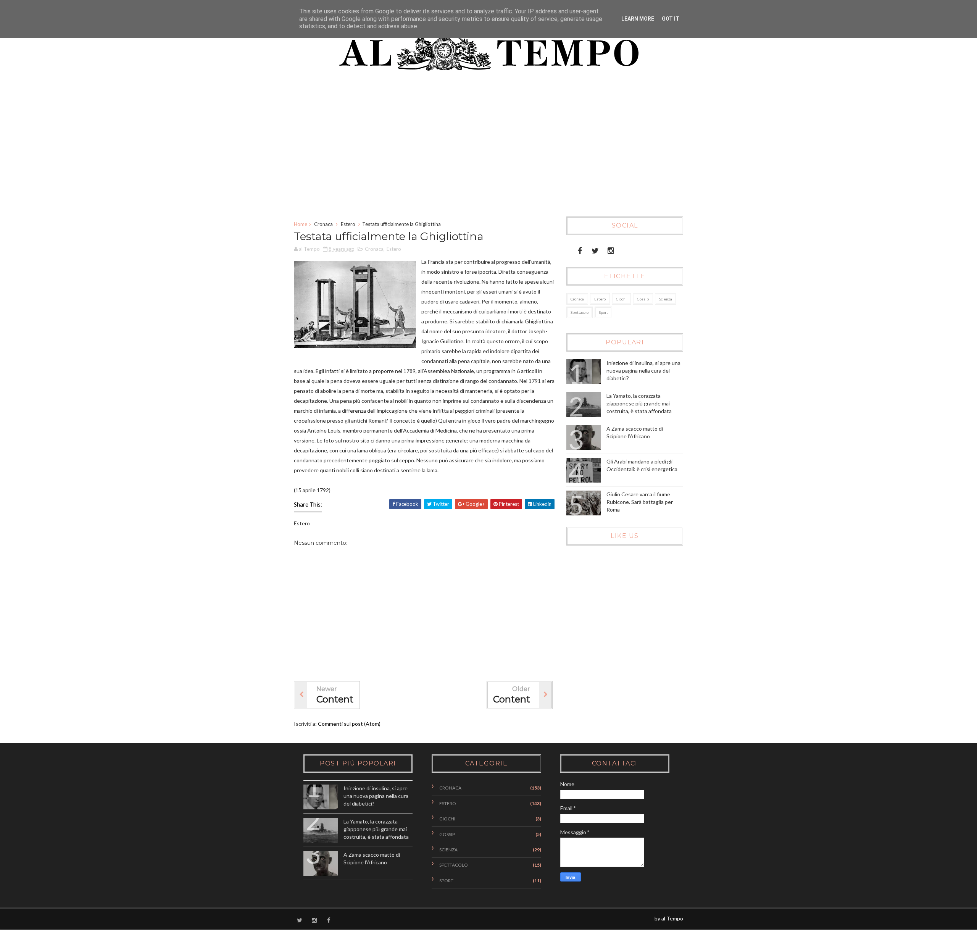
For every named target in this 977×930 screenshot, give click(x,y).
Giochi (621, 299)
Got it (670, 19)
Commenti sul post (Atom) (349, 723)
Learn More (637, 19)
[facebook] (580, 249)
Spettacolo (579, 312)
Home (300, 224)
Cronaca (323, 224)
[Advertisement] (479, 147)
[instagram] (610, 249)
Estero (348, 224)
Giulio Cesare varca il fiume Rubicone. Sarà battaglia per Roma (639, 501)
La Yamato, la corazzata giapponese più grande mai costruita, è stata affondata (639, 403)
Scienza (665, 299)
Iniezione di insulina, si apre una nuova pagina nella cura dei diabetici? (643, 370)
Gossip (643, 299)
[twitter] (595, 249)
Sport (603, 312)
